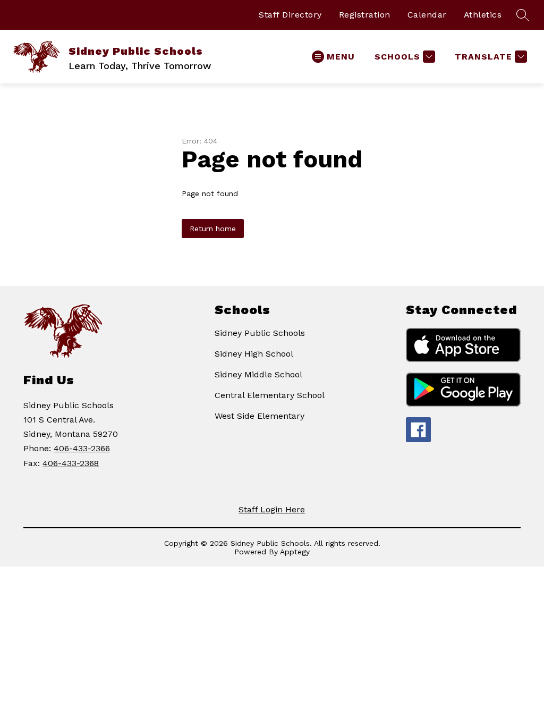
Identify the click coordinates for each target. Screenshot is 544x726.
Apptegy (295, 551)
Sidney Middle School (258, 374)
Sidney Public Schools (260, 333)
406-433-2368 (70, 463)
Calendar (427, 15)
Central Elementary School (270, 395)
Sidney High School (254, 354)
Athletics (483, 15)
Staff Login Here (272, 509)
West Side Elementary (259, 416)
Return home (213, 228)
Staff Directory (290, 15)
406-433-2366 (82, 448)
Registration (364, 15)
